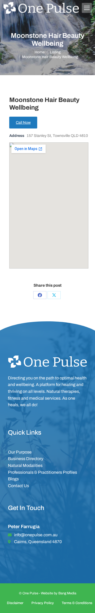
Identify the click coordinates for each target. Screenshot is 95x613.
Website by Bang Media (58, 593)
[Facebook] (39, 295)
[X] (54, 295)
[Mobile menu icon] (87, 8)
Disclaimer (15, 603)
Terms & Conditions (77, 603)
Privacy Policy (42, 603)
